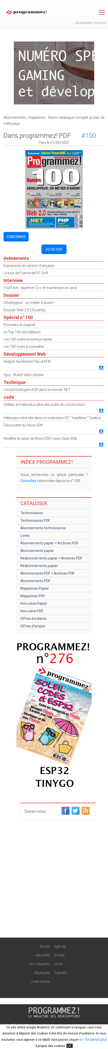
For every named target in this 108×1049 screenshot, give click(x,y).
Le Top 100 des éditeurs (22, 332)
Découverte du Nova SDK (23, 425)
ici (81, 1039)
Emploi (59, 955)
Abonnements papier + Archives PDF (49, 543)
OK (69, 1046)
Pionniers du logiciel (19, 325)
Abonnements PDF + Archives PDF (47, 573)
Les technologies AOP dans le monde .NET (37, 390)
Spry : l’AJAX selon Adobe (23, 375)
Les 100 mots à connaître (24, 347)
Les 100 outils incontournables (28, 339)
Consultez (28, 481)
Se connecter (83, 23)
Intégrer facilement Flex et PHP (27, 361)
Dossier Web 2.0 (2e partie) (25, 310)
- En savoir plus (95, 1039)
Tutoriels (60, 973)
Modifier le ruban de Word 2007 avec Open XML (41, 438)
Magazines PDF (32, 596)
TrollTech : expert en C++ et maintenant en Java (40, 288)
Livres (25, 536)
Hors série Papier (33, 603)
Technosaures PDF (35, 520)
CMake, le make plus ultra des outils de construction (44, 404)
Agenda (60, 946)
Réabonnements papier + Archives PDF (51, 558)
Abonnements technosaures (43, 528)
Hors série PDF (31, 611)
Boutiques (42, 973)
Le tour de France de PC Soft (26, 273)
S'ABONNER (16, 237)
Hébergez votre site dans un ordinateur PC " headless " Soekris (52, 418)
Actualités (43, 955)
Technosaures (31, 513)
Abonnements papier (37, 551)
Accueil (45, 946)
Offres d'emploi (32, 626)
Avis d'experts (39, 964)
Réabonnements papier (39, 566)
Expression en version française (29, 266)
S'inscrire (100, 23)
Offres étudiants (33, 619)
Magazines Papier (34, 588)
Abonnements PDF (35, 581)
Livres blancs (40, 982)
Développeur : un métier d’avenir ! (29, 303)
